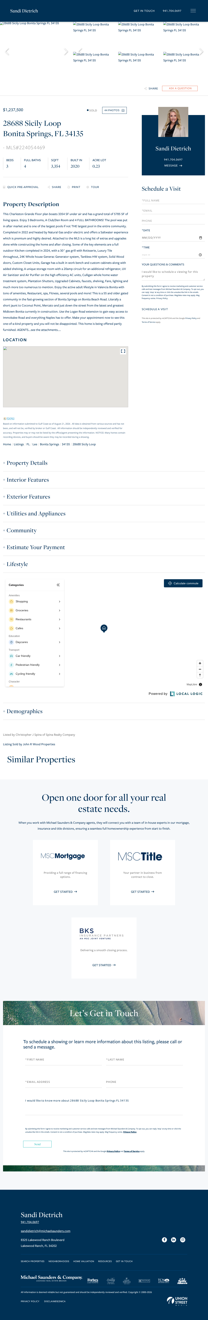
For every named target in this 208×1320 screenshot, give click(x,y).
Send (37, 1144)
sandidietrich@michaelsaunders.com (45, 1231)
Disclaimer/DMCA (55, 1301)
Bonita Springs (49, 444)
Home (7, 444)
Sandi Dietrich (24, 11)
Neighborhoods (59, 1261)
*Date (146, 230)
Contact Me (173, 165)
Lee (34, 444)
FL (28, 444)
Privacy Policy (162, 298)
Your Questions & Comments (163, 264)
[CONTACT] (180, 88)
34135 (66, 444)
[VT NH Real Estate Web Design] (177, 1301)
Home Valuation (83, 1261)
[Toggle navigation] (193, 10)
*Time (146, 247)
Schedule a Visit (161, 188)
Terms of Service (149, 322)
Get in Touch (144, 11)
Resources (105, 1261)
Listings (19, 444)
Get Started (63, 892)
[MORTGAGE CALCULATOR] (22, 187)
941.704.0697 (172, 11)
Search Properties (32, 1261)
